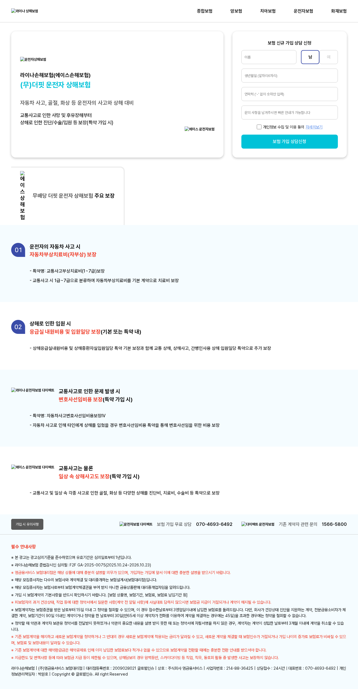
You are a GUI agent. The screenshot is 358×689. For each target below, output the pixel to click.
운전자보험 (303, 11)
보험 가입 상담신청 (289, 141)
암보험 (236, 11)
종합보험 (205, 11)
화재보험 (339, 11)
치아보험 (268, 11)
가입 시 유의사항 (27, 524)
